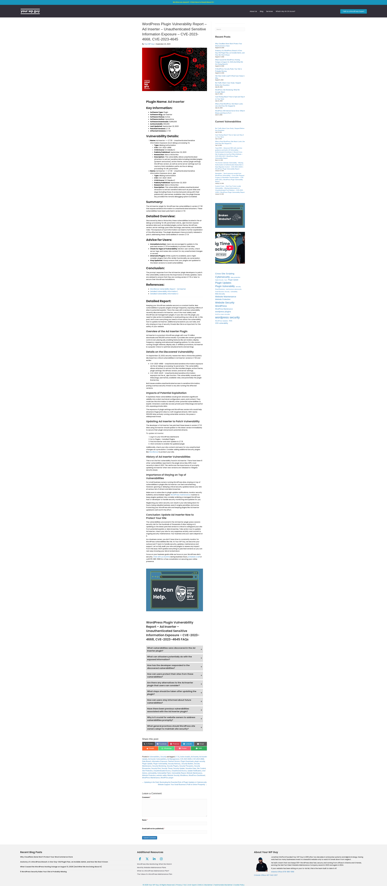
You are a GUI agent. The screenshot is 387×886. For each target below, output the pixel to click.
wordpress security (227, 317)
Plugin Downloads (187, 761)
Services (269, 11)
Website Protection (149, 775)
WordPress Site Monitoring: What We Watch (154, 864)
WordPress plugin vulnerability (222, 314)
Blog (261, 11)
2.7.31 (177, 757)
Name (145, 820)
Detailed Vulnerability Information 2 (164, 294)
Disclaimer (208, 885)
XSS (230, 321)
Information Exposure (159, 761)
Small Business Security (222, 291)
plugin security (200, 761)
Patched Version (174, 761)
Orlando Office (260, 875)
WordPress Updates (221, 321)
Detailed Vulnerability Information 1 (164, 291)
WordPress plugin (167, 778)
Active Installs (185, 757)
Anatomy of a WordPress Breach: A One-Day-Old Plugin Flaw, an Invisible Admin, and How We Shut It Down (229, 53)
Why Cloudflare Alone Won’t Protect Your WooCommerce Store (46, 857)
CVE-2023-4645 (185, 759)
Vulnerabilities (154, 757)
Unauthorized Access (179, 771)
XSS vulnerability (221, 323)
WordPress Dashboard (197, 775)
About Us (253, 11)
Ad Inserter (194, 757)
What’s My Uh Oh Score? (285, 11)
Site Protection (147, 771)
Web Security (220, 294)
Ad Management (173, 759)
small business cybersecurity (233, 289)
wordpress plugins (223, 312)
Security (163, 757)
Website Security (173, 775)
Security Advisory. (174, 764)
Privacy (179, 885)
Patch (225, 280)
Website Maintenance (194, 773)
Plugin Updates (223, 282)
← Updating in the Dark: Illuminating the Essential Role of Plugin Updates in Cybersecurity (174, 782)
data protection (235, 277)
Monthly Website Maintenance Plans (151, 867)
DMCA (200, 885)
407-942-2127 (272, 875)
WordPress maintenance (180, 495)
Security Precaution (186, 766)
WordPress (221, 306)
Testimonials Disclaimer (223, 885)
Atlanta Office (276, 872)
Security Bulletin (187, 764)
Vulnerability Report (179, 773)
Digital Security (219, 280)
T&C (185, 885)
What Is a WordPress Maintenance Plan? (153, 871)
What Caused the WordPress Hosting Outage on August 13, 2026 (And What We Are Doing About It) (229, 62)
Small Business (220, 289)
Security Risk (156, 768)
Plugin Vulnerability (160, 764)
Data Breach (146, 761)
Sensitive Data (190, 768)
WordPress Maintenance (151, 778)
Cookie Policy (239, 885)
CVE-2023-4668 (198, 759)
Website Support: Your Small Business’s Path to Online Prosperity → (182, 784)
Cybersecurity (222, 277)
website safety (161, 775)
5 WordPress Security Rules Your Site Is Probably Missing (43, 871)
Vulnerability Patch (164, 773)
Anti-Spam (192, 885)
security (238, 286)
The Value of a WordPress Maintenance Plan (154, 874)
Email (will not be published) (153, 828)
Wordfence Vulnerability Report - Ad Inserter (168, 289)
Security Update (179, 768)
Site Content (201, 768)
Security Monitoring (159, 766)
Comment (146, 797)
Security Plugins (172, 766)
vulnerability (152, 773)
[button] (174, 649)
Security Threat (166, 768)
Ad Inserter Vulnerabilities (157, 759)
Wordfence (153, 452)
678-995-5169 (288, 872)
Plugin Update (147, 764)
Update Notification (194, 771)
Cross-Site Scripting (224, 273)
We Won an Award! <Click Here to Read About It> (193, 2)
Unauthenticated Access (162, 771)
